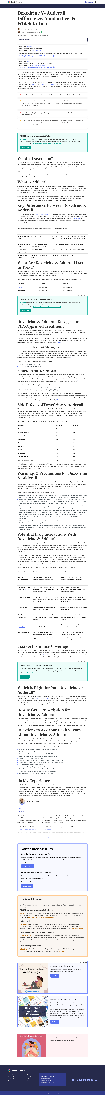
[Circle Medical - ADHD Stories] (33, 978)
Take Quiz (54, 975)
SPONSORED (83, 962)
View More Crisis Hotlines (47, 1082)
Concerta (38, 65)
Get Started (25, 676)
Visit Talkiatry (25, 147)
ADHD (20, 287)
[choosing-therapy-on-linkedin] (84, 1079)
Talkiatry (34, 84)
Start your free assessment (38, 942)
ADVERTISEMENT (82, 132)
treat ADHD (76, 218)
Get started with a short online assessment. (47, 144)
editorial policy (58, 822)
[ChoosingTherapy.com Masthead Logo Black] (15, 1)
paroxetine (21, 627)
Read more (55, 1021)
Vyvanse (42, 50)
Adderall (34, 50)
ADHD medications (42, 214)
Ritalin (38, 50)
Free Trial (61, 951)
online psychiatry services (43, 698)
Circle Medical (24, 924)
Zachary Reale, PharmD (34, 801)
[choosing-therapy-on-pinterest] (88, 1079)
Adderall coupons (48, 655)
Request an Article (28, 866)
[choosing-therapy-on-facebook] (73, 1079)
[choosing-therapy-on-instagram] (76, 1079)
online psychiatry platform (48, 84)
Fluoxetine (21, 625)
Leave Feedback (27, 886)
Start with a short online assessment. (39, 673)
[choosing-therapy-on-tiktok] (92, 1079)
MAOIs (27, 589)
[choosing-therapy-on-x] (80, 1079)
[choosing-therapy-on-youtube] (96, 1079)
